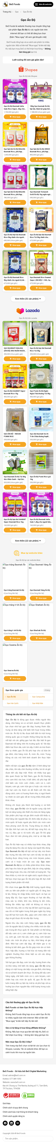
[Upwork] (17, 1123)
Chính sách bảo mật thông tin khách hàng (20, 1112)
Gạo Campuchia (38, 697)
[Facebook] (5, 1123)
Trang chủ (7, 12)
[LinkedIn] (11, 1123)
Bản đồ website (45, 4)
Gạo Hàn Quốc (12, 703)
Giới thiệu (6, 1103)
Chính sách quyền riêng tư (14, 1116)
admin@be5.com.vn (16, 1075)
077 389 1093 (15, 1079)
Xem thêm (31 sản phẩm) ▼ (28, 299)
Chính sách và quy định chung (15, 1108)
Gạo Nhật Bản (37, 703)
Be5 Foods (14, 4)
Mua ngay (16, 117)
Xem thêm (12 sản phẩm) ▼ (28, 541)
